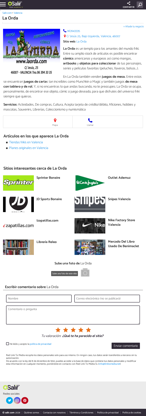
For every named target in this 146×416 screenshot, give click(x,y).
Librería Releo (46, 242)
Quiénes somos (31, 412)
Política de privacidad (108, 412)
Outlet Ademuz (119, 178)
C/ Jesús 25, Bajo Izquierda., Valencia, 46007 (93, 36)
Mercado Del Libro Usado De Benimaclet (123, 244)
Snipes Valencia (119, 199)
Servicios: (10, 104)
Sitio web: (69, 41)
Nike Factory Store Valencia (121, 222)
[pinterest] (24, 400)
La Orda (81, 41)
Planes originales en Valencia (28, 148)
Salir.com (7, 13)
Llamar (90, 125)
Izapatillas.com (47, 221)
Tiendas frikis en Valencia (26, 142)
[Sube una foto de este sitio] (85, 273)
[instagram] (17, 400)
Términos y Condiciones (81, 412)
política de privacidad (40, 344)
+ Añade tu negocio (133, 26)
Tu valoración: (51, 336)
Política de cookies (131, 412)
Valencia (18, 13)
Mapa (55, 125)
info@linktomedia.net (109, 364)
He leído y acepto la (30, 344)
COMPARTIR (128, 7)
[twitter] (9, 400)
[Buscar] (140, 5)
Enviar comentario (126, 346)
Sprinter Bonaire (48, 178)
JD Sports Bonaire (49, 199)
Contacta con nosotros (54, 412)
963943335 (73, 31)
